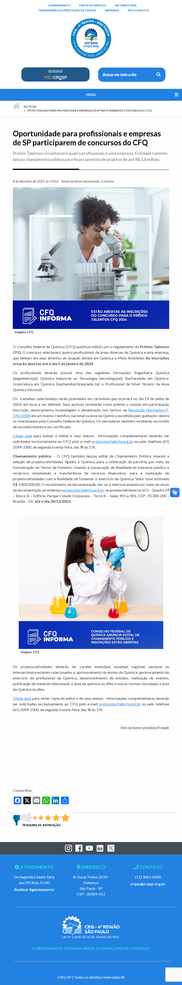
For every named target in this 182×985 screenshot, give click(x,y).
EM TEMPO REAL (126, 5)
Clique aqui (22, 435)
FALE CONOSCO (138, 10)
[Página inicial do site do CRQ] (91, 31)
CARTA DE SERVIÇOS (92, 5)
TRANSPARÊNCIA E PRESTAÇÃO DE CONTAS (67, 10)
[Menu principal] (91, 95)
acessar (55, 74)
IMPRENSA (112, 10)
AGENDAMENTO (59, 5)
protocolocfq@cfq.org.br (112, 441)
